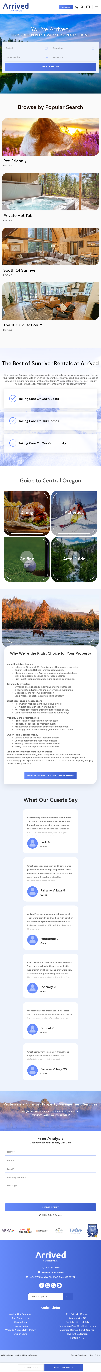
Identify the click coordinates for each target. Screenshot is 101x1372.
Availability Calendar (20, 1314)
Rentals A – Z (77, 1337)
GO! (68, 1296)
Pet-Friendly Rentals (77, 1314)
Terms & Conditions (79, 1355)
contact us (31, 1367)
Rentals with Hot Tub (77, 1321)
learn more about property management (50, 775)
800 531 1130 (53, 1267)
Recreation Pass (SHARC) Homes (77, 1325)
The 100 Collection (77, 1333)
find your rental (63, 1367)
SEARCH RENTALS (50, 66)
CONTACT (66, 7)
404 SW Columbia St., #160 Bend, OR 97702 (52, 1277)
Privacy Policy (20, 1325)
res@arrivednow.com (53, 1272)
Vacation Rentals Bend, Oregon (77, 1329)
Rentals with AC (77, 1317)
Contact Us (20, 1321)
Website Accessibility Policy (20, 1329)
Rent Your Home (20, 1317)
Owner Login (20, 1333)
